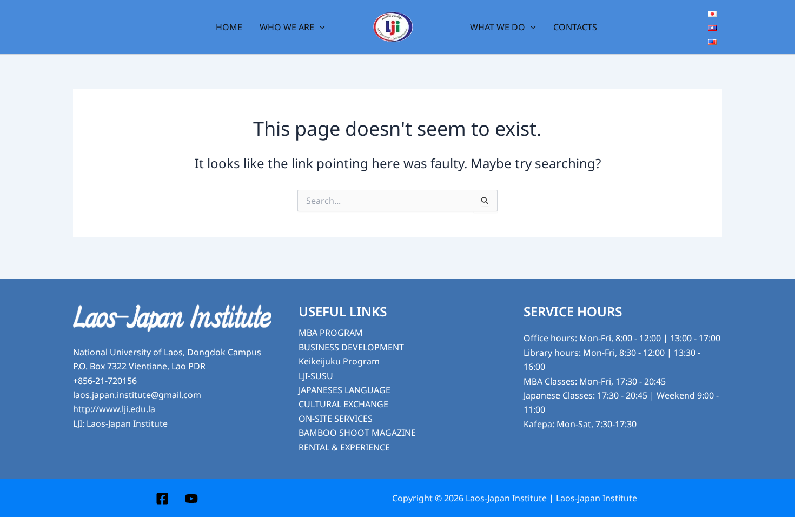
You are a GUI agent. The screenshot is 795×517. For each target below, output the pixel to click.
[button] (319, 27)
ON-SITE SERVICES (336, 419)
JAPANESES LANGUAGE (344, 390)
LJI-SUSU (316, 376)
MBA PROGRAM (331, 333)
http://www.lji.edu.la (114, 409)
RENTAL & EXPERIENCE (344, 447)
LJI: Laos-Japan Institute (120, 423)
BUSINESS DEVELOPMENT (351, 347)
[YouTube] (191, 498)
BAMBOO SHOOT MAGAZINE (357, 433)
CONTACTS (575, 27)
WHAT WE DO (497, 27)
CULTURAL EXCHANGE (343, 404)
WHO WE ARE (287, 27)
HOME (229, 27)
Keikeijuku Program (339, 361)
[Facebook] (162, 498)
